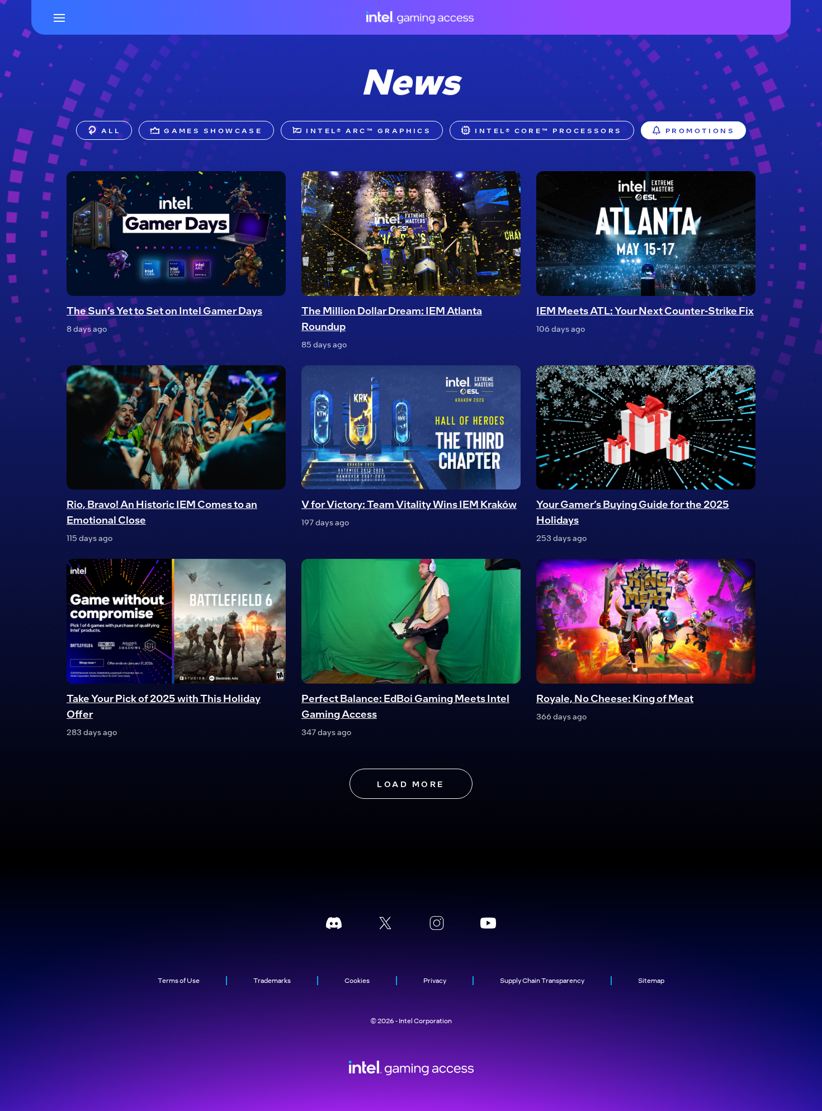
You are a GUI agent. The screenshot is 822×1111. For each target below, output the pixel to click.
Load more (411, 784)
